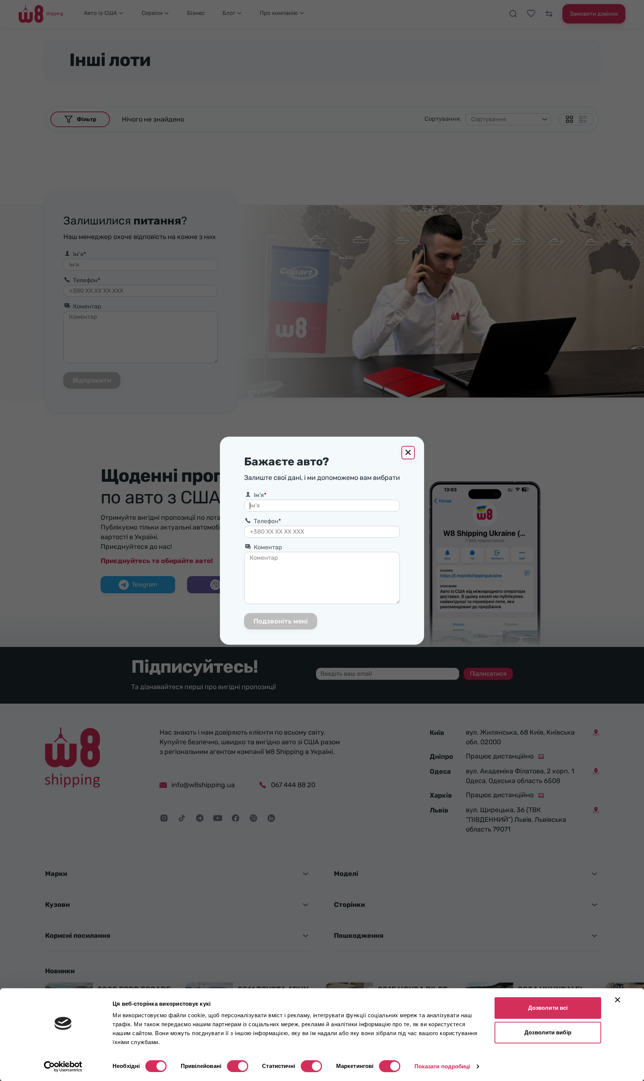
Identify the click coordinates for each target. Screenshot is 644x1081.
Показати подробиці (442, 1066)
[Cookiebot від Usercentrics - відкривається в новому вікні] (63, 1066)
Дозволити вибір (547, 1032)
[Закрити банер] (617, 999)
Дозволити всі (548, 1008)
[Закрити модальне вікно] (408, 452)
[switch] (237, 1066)
